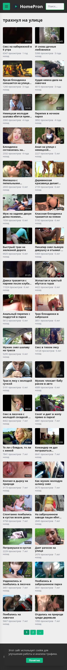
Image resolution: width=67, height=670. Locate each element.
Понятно (34, 660)
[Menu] (6, 6)
